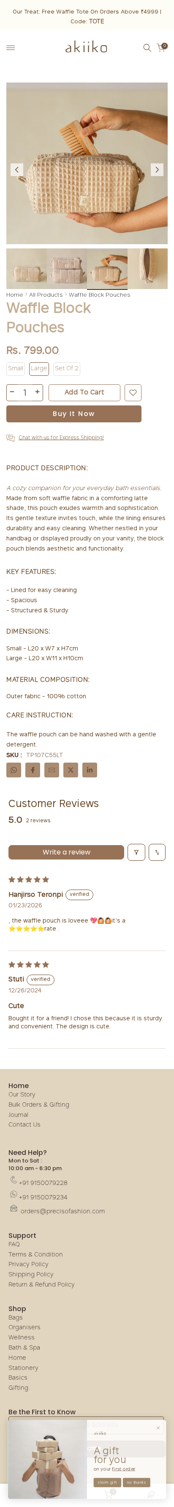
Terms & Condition (35, 1255)
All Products (46, 294)
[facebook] (32, 770)
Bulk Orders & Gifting (38, 1105)
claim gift (107, 1482)
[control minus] (11, 392)
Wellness (21, 1338)
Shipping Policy (31, 1275)
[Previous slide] (17, 169)
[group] (26, 269)
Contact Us (24, 1125)
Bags (15, 1318)
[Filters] (136, 852)
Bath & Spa (24, 1348)
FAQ (14, 1245)
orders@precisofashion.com (62, 1212)
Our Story (21, 1095)
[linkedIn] (89, 770)
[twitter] (70, 770)
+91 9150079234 (43, 1198)
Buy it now (74, 414)
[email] (51, 770)
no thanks (136, 1482)
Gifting (18, 1388)
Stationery (23, 1368)
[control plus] (37, 392)
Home (14, 294)
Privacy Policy (28, 1264)
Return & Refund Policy (41, 1285)
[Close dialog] (158, 1427)
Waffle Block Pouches (99, 294)
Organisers (24, 1328)
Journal (18, 1115)
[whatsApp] (13, 770)
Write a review (66, 852)
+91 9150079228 (43, 1183)
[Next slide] (157, 169)
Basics (17, 1378)
